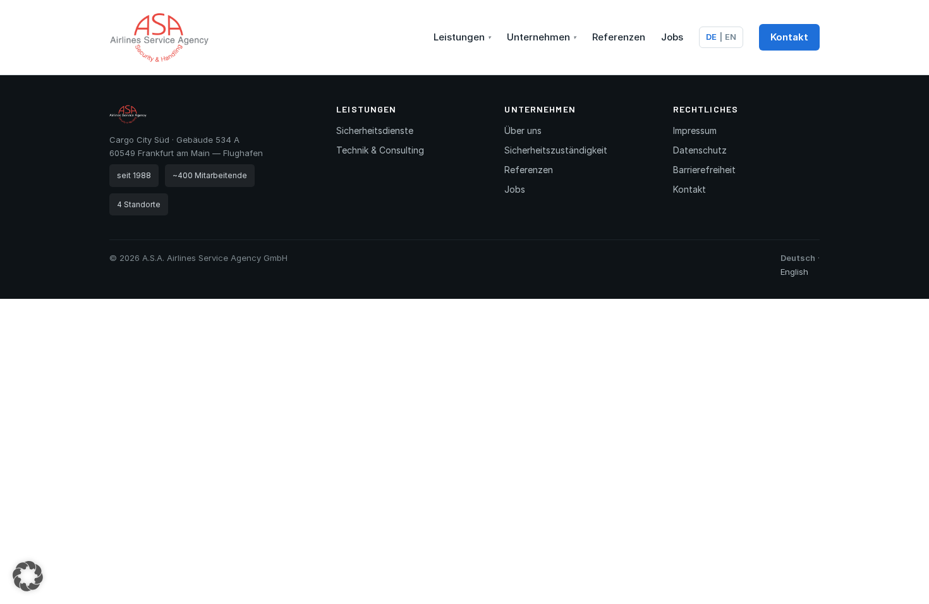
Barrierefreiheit (704, 169)
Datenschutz (700, 150)
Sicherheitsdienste (374, 130)
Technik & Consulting (380, 150)
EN (730, 37)
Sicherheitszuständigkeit (555, 150)
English (794, 272)
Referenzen (618, 37)
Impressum (695, 130)
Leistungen (462, 37)
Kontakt (789, 37)
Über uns (523, 130)
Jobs (672, 37)
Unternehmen (541, 37)
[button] (28, 576)
